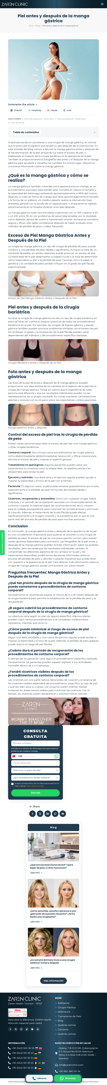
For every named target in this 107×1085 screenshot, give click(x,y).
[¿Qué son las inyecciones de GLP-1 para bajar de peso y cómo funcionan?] (53, 847)
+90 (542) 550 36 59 (23, 1048)
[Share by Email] (63, 813)
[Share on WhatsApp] (55, 813)
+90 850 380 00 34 (69, 1071)
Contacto (63, 1029)
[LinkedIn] (37, 1029)
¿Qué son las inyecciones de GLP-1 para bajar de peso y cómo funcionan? (51, 866)
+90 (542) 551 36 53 (22, 1053)
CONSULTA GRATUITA (2, 542)
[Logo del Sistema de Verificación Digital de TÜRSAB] (27, 1012)
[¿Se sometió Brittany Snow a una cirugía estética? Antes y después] (53, 942)
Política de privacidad (34, 786)
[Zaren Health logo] (15, 4)
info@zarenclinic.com (71, 1065)
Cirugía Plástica (67, 1007)
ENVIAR (35, 792)
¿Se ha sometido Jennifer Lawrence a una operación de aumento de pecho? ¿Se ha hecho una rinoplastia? (53, 913)
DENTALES (64, 1011)
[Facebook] (10, 1029)
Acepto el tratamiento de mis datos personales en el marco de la (37, 784)
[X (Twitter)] (16, 1029)
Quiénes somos (67, 1025)
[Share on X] (40, 813)
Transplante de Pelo (69, 1016)
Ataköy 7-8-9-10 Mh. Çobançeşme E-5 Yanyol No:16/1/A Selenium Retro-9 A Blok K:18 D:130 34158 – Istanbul (78, 1053)
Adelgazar (64, 1003)
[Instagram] (21, 1029)
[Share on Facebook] (32, 813)
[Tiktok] (27, 1029)
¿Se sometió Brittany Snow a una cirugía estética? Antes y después (52, 961)
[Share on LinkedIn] (47, 813)
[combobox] (16, 756)
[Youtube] (32, 1029)
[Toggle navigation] (102, 4)
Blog (60, 1020)
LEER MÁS (35, 873)
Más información (54, 980)
